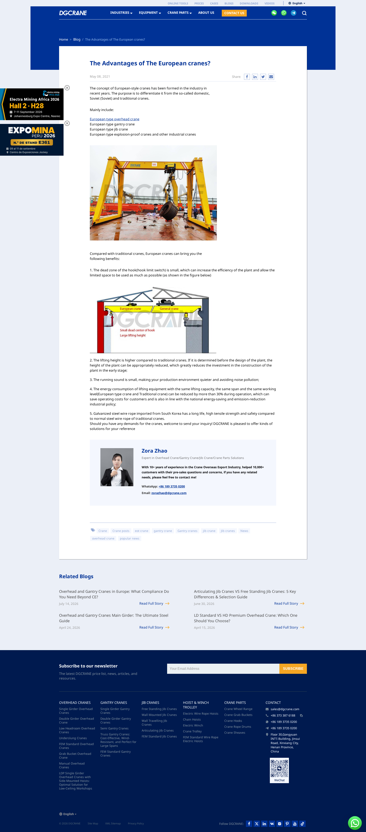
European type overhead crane (114, 119)
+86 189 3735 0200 (172, 486)
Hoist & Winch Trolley (196, 705)
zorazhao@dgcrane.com (169, 493)
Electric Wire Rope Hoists (200, 713)
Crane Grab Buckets (238, 715)
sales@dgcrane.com (285, 709)
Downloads (249, 3)
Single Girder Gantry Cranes (115, 711)
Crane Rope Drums (237, 727)
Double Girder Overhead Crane (76, 720)
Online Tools (178, 3)
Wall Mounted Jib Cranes (159, 715)
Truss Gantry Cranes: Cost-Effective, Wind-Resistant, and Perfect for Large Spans (118, 740)
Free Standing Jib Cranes (159, 709)
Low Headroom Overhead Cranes (77, 730)
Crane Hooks (233, 721)
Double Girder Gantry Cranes (115, 720)
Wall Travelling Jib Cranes (154, 722)
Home (63, 39)
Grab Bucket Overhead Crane (75, 755)
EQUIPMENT (148, 12)
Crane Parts (235, 702)
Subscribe (293, 668)
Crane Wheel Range (238, 709)
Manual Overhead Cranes (72, 765)
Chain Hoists (192, 719)
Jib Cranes (150, 702)
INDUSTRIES (119, 12)
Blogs (229, 3)
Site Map (93, 823)
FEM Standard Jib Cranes (159, 736)
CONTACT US (234, 13)
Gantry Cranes (113, 702)
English (297, 3)
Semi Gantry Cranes (114, 728)
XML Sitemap (113, 823)
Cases (214, 3)
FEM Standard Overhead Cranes (76, 746)
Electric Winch (193, 725)
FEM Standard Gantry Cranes (115, 753)
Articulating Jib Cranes (158, 730)
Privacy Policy (136, 823)
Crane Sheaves (234, 732)
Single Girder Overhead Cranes (76, 711)
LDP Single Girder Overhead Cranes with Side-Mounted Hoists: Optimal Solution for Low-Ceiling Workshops (75, 780)
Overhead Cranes (75, 702)
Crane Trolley (192, 731)
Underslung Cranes (73, 738)
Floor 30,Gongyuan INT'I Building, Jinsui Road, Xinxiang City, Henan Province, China (285, 742)
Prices (199, 3)
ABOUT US (206, 12)
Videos (269, 3)
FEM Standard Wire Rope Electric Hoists (200, 739)
